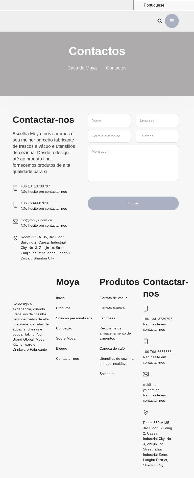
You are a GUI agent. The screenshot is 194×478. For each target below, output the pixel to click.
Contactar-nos (67, 358)
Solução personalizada (74, 318)
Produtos (63, 308)
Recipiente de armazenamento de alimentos (115, 333)
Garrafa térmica (112, 308)
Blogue (61, 348)
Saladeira (107, 374)
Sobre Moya (66, 338)
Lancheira (107, 318)
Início (60, 298)
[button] (160, 21)
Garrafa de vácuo (114, 298)
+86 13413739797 (35, 186)
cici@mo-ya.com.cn (36, 220)
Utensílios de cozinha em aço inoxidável (117, 361)
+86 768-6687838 (35, 203)
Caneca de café (112, 348)
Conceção (64, 328)
